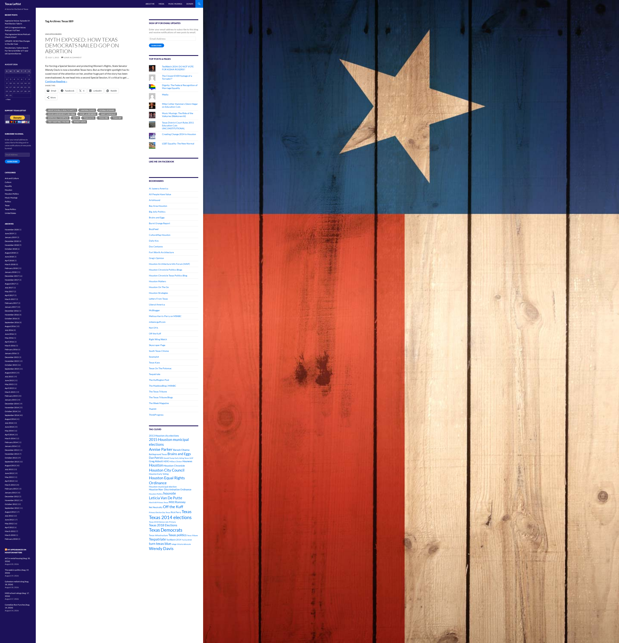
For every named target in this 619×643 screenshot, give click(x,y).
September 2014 (12, 415)
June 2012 (9, 519)
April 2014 (9, 434)
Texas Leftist (13, 4)
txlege (174, 544)
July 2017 (9, 287)
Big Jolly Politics (157, 211)
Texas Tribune (192, 535)
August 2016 (10, 326)
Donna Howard (106, 110)
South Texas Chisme (159, 351)
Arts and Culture (12, 178)
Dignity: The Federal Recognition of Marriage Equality (179, 86)
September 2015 (12, 369)
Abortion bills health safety (62, 110)
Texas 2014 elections (170, 517)
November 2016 (12, 314)
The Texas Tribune (158, 391)
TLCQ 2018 (187, 540)
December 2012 (12, 496)
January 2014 (10, 446)
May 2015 (9, 384)
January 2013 (10, 492)
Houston (156, 465)
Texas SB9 (117, 118)
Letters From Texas (158, 298)
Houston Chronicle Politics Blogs (165, 269)
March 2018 (10, 264)
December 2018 (12, 241)
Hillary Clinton (176, 461)
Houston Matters (157, 281)
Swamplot (154, 356)
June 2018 (9, 256)
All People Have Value (160, 194)
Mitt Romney (177, 502)
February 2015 (11, 396)
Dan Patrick (156, 457)
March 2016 (10, 345)
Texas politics (177, 535)
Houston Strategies (158, 293)
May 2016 (9, 338)
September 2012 (12, 508)
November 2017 (12, 280)
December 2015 (12, 357)
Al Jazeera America (158, 188)
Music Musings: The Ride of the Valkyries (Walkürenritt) (177, 114)
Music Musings (175, 4)
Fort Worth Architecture (161, 252)
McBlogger (154, 310)
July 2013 (9, 469)
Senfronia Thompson (58, 118)
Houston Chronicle (174, 465)
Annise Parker (161, 449)
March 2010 (10, 535)
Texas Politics (10, 209)
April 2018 (9, 260)
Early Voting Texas (182, 458)
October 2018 (11, 249)
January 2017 (10, 307)
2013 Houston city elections (164, 435)
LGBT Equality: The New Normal (178, 143)
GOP (191, 458)
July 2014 (9, 423)
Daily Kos (154, 240)
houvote (169, 493)
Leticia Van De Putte (165, 498)
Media (161, 4)
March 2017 (10, 299)
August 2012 (10, 512)
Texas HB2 (103, 118)
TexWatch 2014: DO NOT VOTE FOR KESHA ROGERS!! (178, 68)
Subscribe (156, 45)
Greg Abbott (156, 461)
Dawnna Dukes (87, 110)
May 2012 (9, 523)
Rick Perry (176, 512)
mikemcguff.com (157, 322)
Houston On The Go (159, 287)
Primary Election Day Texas (159, 512)
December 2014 (12, 403)
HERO (166, 461)
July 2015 (9, 376)
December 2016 (12, 311)
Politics (8, 201)
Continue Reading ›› (56, 81)
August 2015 (10, 372)
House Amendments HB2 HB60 (61, 114)
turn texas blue (160, 544)
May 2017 (9, 291)
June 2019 (9, 233)
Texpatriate (154, 374)
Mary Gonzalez (108, 114)
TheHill (152, 409)
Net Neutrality (155, 507)
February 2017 (11, 303)
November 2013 (12, 454)
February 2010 (11, 539)
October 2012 (11, 504)
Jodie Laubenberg (87, 114)
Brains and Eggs (157, 217)
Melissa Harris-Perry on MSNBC (165, 316)
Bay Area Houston (158, 206)
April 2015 (9, 388)
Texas (187, 511)
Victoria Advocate (184, 544)
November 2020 (12, 229)
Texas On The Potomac (160, 368)
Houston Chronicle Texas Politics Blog (168, 275)
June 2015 (9, 380)
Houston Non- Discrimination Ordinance (170, 489)
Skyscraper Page (157, 345)
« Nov (8, 99)
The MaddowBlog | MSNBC (162, 385)
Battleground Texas (158, 454)
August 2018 (10, 253)
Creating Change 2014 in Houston (179, 134)
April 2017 (9, 295)
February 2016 (11, 349)
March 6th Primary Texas (158, 502)
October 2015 (11, 365)
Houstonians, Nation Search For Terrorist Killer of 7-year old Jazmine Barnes (16, 51)
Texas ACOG (88, 118)
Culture (8, 182)
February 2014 (11, 442)
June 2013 (9, 473)
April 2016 (9, 342)
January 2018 (10, 272)
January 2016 (10, 353)
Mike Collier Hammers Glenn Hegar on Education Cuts (180, 105)
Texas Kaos (154, 362)
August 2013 (10, 465)
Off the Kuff (155, 333)
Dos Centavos (156, 246)
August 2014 (10, 419)
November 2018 (12, 245)
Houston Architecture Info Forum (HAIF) (169, 264)
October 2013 (11, 458)
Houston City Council (166, 470)
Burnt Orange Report (159, 223)
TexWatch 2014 (173, 539)
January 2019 (10, 237)
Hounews (187, 461)
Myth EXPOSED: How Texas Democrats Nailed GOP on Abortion (82, 45)
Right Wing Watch (158, 339)
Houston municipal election (163, 486)
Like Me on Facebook (161, 161)
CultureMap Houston (159, 235)
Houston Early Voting (159, 474)
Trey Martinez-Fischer (58, 122)
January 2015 (10, 400)
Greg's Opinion (156, 258)
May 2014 (9, 430)
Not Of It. (153, 327)
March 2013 (10, 485)
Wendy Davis (80, 122)
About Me (150, 4)
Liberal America (157, 304)
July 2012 (9, 516)
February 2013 (11, 488)
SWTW (76, 118)
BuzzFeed (153, 229)
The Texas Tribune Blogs (161, 397)
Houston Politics (156, 494)
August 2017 (10, 284)
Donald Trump (168, 458)
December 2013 (12, 450)
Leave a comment (73, 57)
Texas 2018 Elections (163, 525)
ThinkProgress (156, 414)
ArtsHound (154, 200)
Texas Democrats (165, 530)
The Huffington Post (159, 380)
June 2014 (9, 427)
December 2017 (12, 276)
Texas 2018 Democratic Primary (162, 522)
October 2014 (11, 411)
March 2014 (10, 438)
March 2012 (10, 531)
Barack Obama (181, 449)
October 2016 (11, 318)
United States (10, 213)
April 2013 (9, 481)
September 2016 (12, 322)
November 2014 (12, 407)
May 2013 (9, 477)
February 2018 (11, 268)
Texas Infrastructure (158, 535)
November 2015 (12, 361)
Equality (8, 186)
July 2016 (9, 330)
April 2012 (9, 527)
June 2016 (9, 334)
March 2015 (10, 392)
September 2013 (12, 461)
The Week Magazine (159, 403)
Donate (189, 4)
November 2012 (12, 500)
